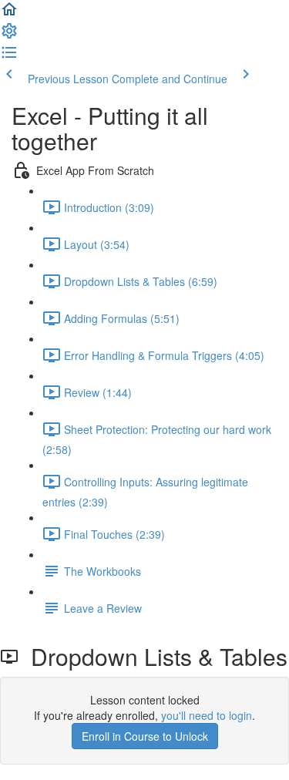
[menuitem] (9, 35)
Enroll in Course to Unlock (145, 736)
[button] (9, 14)
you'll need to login (206, 715)
